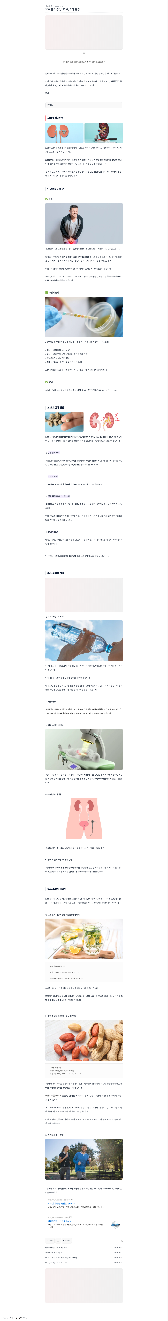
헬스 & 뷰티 (49, 6)
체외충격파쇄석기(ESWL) (59, 1221)
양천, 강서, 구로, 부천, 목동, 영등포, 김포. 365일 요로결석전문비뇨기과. (76, 1207)
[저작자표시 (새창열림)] (122, 1241)
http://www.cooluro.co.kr (58, 1200)
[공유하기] (58, 1240)
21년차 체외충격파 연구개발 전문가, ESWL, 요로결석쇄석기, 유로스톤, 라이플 (75, 1225)
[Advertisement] (84, 32)
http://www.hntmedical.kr (58, 1218)
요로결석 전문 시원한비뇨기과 (61, 1203)
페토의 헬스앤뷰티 (17, 1318)
